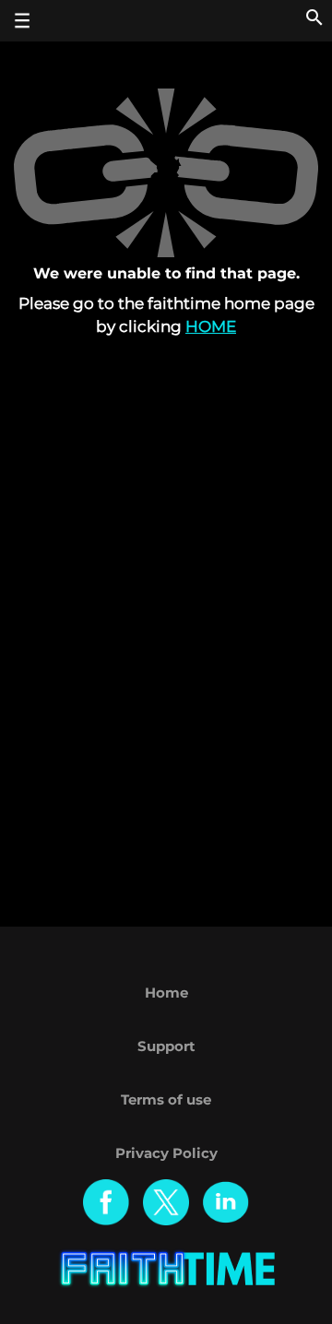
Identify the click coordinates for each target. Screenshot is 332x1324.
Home (210, 326)
